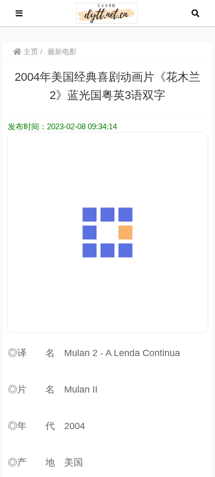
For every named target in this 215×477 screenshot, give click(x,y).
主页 (29, 51)
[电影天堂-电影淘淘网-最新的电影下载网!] (107, 12)
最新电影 (62, 51)
